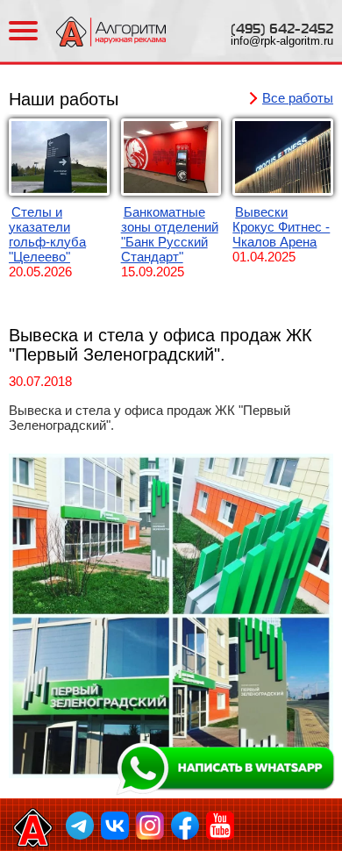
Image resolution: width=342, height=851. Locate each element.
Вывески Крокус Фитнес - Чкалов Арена (281, 226)
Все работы (297, 97)
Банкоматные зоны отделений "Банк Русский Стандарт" (169, 234)
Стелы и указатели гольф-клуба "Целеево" (47, 234)
